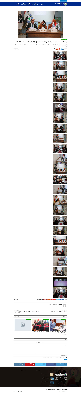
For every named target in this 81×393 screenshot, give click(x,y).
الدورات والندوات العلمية (30, 4)
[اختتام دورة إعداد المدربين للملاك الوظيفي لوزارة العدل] (40, 325)
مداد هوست (15, 391)
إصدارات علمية (18, 4)
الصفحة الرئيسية (41, 4)
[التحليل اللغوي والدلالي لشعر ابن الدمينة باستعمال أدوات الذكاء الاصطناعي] (52, 382)
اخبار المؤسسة (53, 389)
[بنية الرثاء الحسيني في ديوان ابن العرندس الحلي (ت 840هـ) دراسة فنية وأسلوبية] (52, 374)
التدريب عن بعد (36, 4)
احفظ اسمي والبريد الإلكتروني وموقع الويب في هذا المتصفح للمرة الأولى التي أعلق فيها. (54, 357)
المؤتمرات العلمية (23, 4)
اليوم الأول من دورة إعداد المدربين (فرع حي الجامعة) (59, 311)
